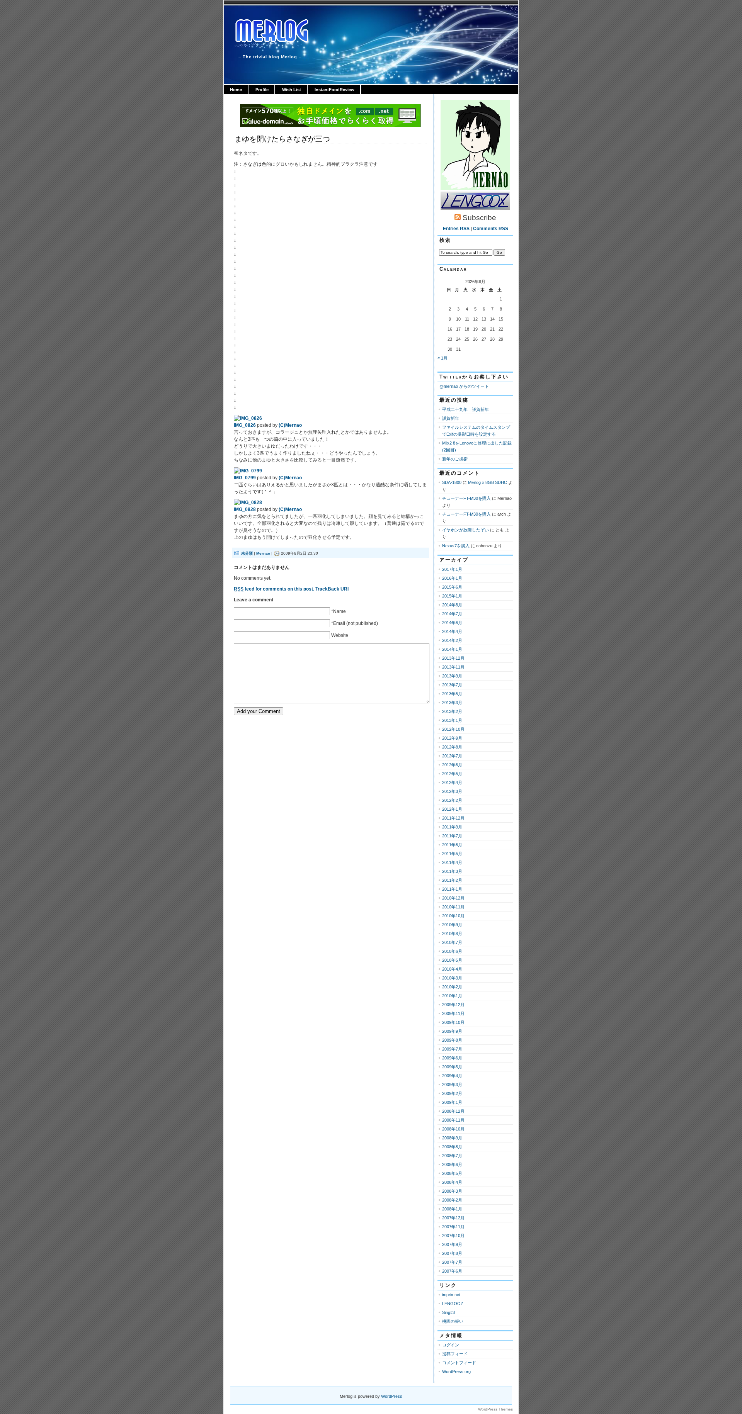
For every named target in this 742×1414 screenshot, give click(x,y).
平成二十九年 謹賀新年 (465, 409)
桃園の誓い (452, 1321)
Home (236, 89)
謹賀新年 (450, 418)
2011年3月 (452, 871)
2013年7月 (452, 684)
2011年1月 (452, 889)
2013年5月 (452, 693)
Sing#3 (448, 1312)
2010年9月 (452, 924)
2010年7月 (452, 942)
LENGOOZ (452, 1303)
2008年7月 (452, 1155)
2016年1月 (452, 578)
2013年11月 (453, 667)
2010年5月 (452, 960)
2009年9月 (452, 1031)
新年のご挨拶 (455, 459)
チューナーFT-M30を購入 (466, 498)
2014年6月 (452, 622)
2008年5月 (452, 1173)
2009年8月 (452, 1040)
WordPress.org (456, 1371)
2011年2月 (452, 880)
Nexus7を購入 (456, 545)
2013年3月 (452, 702)
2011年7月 (452, 835)
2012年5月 (452, 773)
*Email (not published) (354, 623)
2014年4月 (452, 631)
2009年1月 (452, 1102)
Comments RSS (490, 228)
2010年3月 (452, 978)
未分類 (247, 553)
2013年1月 (452, 720)
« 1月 (442, 358)
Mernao (263, 553)
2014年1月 (452, 649)
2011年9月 (452, 827)
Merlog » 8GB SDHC (487, 482)
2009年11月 (453, 1013)
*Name (338, 611)
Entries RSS (456, 228)
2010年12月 (453, 898)
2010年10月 (453, 915)
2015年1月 (452, 596)
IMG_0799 (245, 477)
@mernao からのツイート (464, 386)
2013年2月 (452, 711)
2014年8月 (452, 605)
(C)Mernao (290, 425)
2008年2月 (452, 1200)
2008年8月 (452, 1146)
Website (339, 635)
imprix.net (451, 1294)
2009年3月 (452, 1084)
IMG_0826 (245, 425)
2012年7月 (452, 756)
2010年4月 (452, 969)
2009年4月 (452, 1075)
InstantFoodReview (334, 89)
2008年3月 (452, 1191)
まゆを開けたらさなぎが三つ (282, 139)
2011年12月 (453, 818)
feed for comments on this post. (274, 589)
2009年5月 (452, 1066)
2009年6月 (452, 1058)
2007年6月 (452, 1271)
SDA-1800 (451, 482)
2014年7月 (452, 613)
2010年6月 (452, 951)
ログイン (450, 1345)
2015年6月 (452, 587)
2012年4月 (452, 782)
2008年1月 (452, 1209)
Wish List (291, 89)
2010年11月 (453, 907)
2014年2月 (452, 640)
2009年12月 (453, 1004)
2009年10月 (453, 1022)
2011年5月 (452, 853)
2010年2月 (452, 987)
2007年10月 (453, 1235)
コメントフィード (459, 1362)
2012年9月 (452, 738)
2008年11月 (453, 1120)
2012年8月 (452, 747)
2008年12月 (453, 1111)
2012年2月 (452, 800)
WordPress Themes (495, 1409)
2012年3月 (452, 791)
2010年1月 (452, 995)
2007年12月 (453, 1217)
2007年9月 (452, 1244)
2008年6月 (452, 1164)
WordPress (391, 1396)
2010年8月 (452, 933)
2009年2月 (452, 1093)
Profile (262, 89)
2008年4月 (452, 1182)
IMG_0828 (245, 509)
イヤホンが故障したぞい (465, 530)
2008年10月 (453, 1129)
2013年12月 (453, 658)
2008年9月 (452, 1138)
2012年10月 (453, 729)
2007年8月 (452, 1253)
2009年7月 (452, 1049)
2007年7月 (452, 1262)
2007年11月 (453, 1226)
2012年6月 (452, 764)
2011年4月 (452, 862)
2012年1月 (452, 809)
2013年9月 (452, 676)
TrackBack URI (332, 589)
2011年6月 (452, 844)
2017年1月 (452, 569)
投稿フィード (455, 1353)
